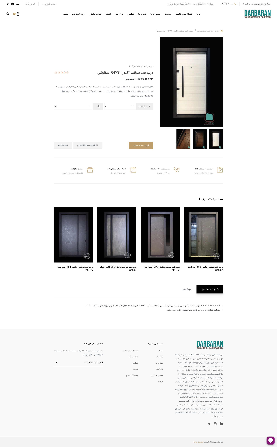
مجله (65, 14)
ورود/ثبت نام (78, 14)
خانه (198, 14)
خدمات (168, 14)
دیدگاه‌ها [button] (187, 289)
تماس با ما (30, 4)
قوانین (131, 14)
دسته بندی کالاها (184, 14)
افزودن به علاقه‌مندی (86, 145)
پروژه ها (119, 14)
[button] (16, 14)
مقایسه (61, 145)
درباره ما (142, 14)
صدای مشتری (95, 14)
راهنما (108, 14)
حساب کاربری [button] (50, 4)
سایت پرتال (198, 442)
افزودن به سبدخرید (140, 145)
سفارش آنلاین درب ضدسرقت (258, 4)
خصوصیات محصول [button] (210, 289)
